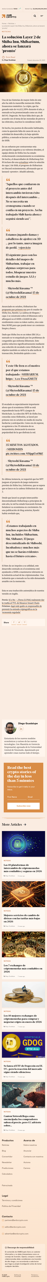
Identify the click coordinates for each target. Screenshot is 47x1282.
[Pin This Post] (24, 622)
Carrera (27, 1168)
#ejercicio (24, 247)
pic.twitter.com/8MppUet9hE (24, 453)
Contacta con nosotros (33, 1157)
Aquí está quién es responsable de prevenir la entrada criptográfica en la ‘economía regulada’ (22, 609)
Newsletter (7, 1163)
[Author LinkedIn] (21, 728)
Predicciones (7, 1168)
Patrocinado (7, 1186)
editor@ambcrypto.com (15, 1227)
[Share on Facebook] (13, 622)
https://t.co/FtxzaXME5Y (21, 379)
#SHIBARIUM (29, 374)
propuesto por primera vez (14, 309)
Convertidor (7, 1157)
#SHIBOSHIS (14, 449)
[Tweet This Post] (19, 622)
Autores (27, 1163)
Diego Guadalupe (10, 60)
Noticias (6, 31)
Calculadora (7, 1174)
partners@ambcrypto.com (16, 1220)
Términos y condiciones (12, 1201)
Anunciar (27, 1151)
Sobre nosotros (30, 1145)
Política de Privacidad (11, 1206)
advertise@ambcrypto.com (16, 1234)
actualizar (23, 162)
